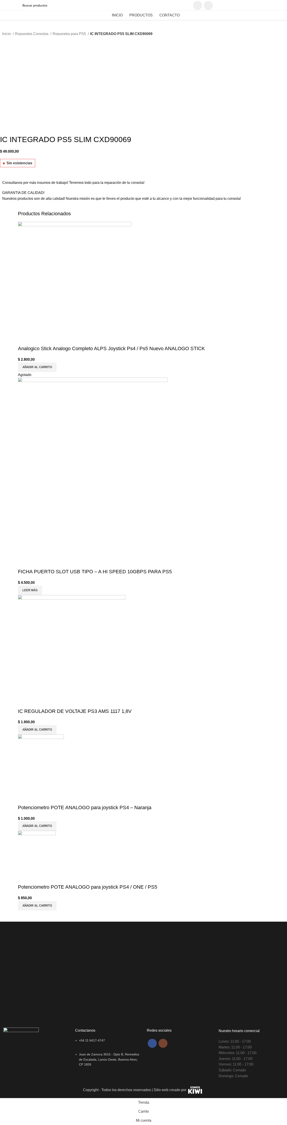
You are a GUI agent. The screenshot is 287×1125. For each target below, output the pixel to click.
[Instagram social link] (208, 5)
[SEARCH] (173, 5)
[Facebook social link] (197, 5)
